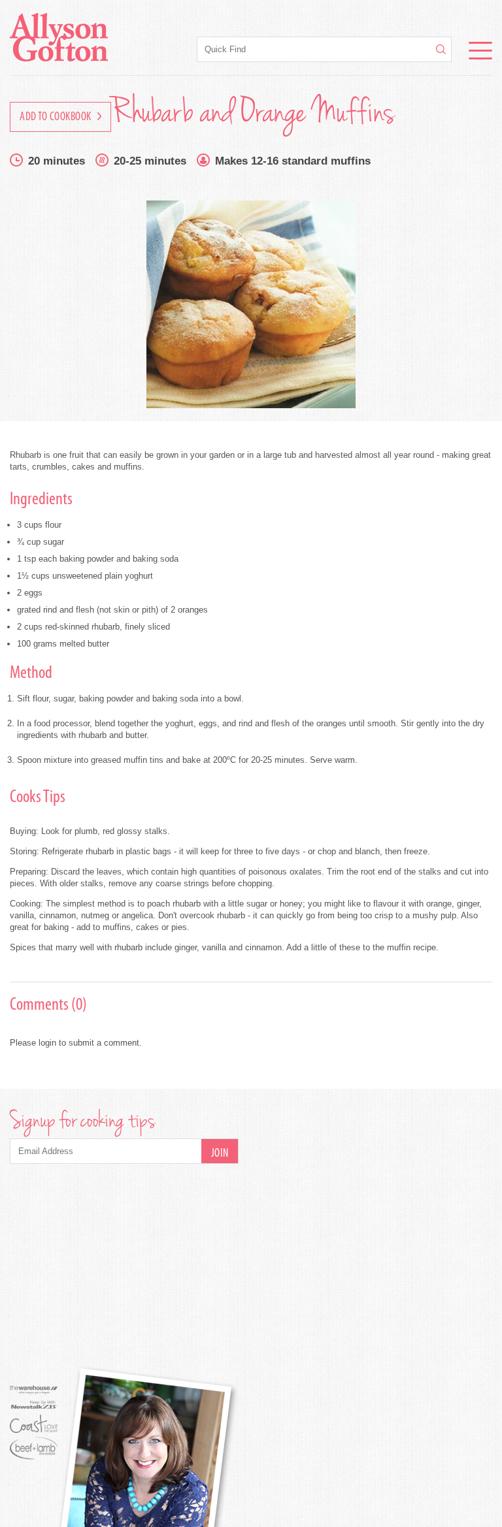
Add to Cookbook (56, 117)
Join (220, 1154)
